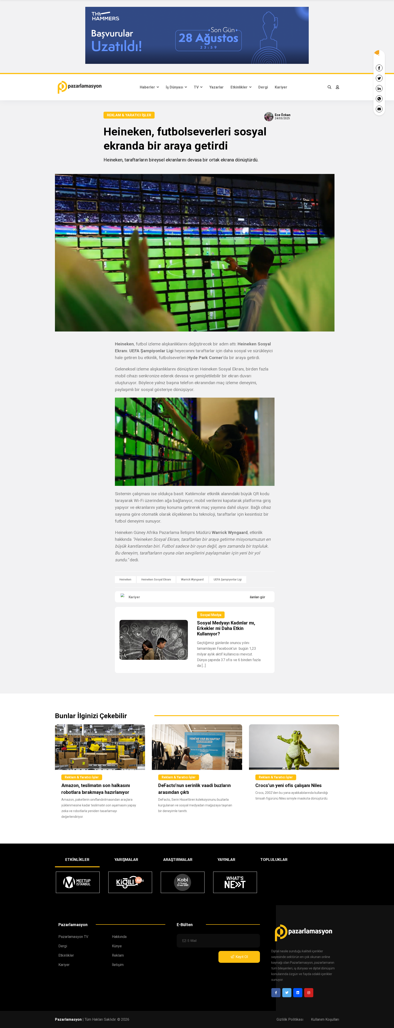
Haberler (148, 87)
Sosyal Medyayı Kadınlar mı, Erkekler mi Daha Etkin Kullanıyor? (226, 628)
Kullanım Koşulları (325, 1019)
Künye (117, 946)
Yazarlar (216, 87)
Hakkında (119, 937)
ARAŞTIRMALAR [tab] (177, 859)
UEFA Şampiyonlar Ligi (228, 579)
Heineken (125, 579)
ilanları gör (257, 597)
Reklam (118, 955)
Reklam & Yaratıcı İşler (129, 115)
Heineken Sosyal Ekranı (156, 579)
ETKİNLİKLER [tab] (77, 859)
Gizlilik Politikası (290, 1019)
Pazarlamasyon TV (73, 937)
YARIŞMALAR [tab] (126, 859)
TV (197, 87)
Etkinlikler (240, 87)
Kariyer (281, 87)
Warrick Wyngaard (192, 579)
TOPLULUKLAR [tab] (274, 859)
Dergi (263, 87)
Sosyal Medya (210, 615)
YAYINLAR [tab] (226, 859)
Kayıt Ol (242, 957)
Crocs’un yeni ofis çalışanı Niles (288, 785)
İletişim (118, 965)
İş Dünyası (175, 87)
